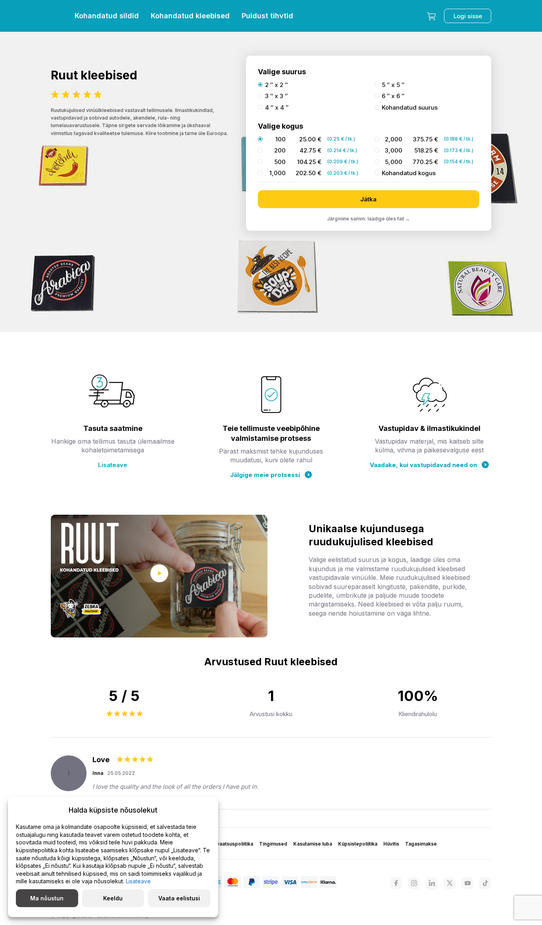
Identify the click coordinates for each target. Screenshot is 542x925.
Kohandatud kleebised (190, 16)
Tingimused (273, 844)
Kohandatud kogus (409, 173)
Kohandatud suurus (410, 107)
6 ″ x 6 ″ (393, 96)
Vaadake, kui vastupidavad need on (423, 465)
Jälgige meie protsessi (265, 475)
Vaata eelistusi (179, 898)
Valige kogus (280, 126)
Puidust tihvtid (267, 16)
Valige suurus (282, 72)
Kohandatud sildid (107, 16)
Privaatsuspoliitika (231, 844)
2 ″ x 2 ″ (276, 85)
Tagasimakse (421, 844)
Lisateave (112, 465)
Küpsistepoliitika (357, 844)
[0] (431, 16)
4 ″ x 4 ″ (276, 107)
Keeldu (113, 898)
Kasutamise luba (312, 844)
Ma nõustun (46, 898)
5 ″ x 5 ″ (393, 85)
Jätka (368, 199)
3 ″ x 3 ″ (276, 96)
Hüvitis (391, 844)
